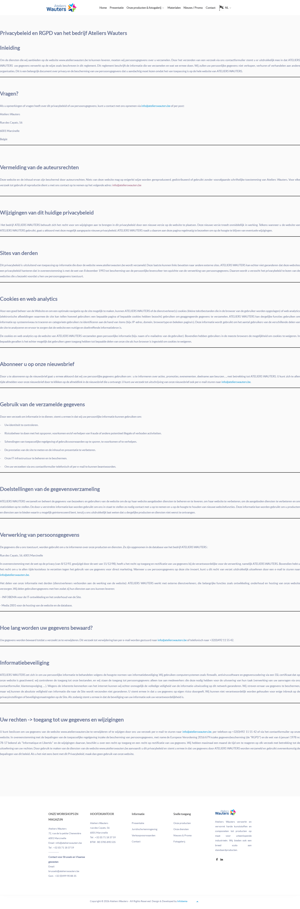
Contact (136, 841)
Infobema (182, 901)
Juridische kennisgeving (144, 829)
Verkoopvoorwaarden (143, 835)
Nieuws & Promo (182, 835)
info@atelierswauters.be (155, 105)
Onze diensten (181, 829)
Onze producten (182, 823)
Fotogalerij (179, 841)
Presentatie (138, 823)
